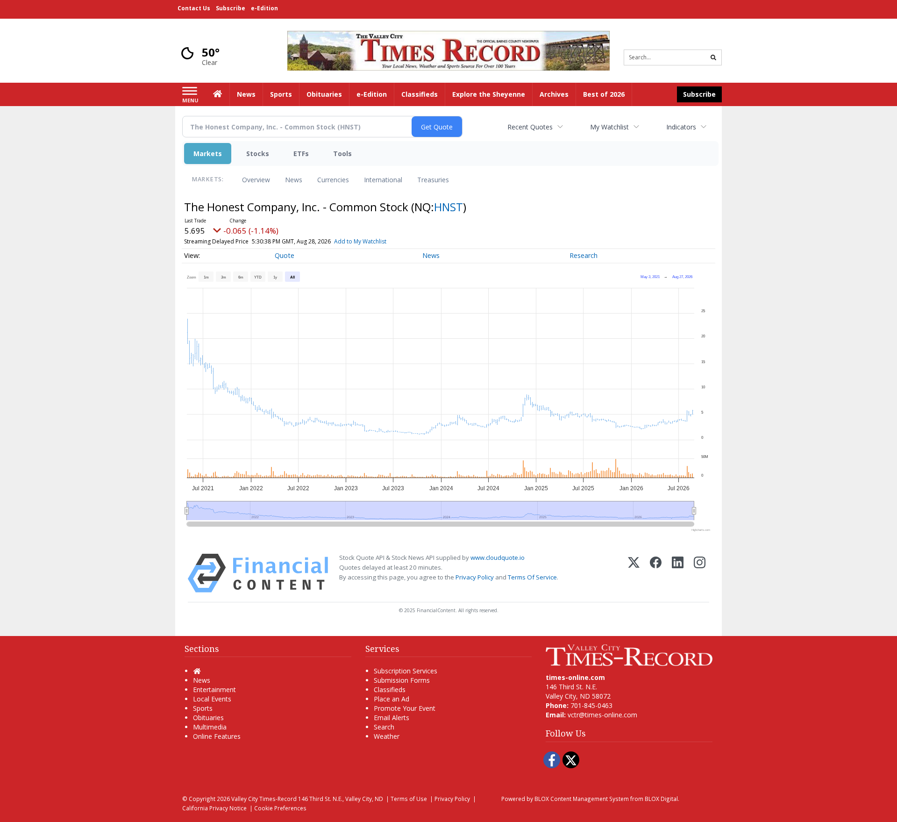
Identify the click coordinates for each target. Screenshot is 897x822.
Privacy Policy (475, 577)
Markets (207, 153)
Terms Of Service (532, 577)
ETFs (301, 153)
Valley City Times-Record (264, 798)
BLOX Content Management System (581, 798)
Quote (284, 255)
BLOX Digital (661, 798)
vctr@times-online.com (602, 714)
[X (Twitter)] (633, 573)
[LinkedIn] (677, 573)
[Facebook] (655, 573)
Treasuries (433, 179)
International (383, 179)
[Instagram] (699, 573)
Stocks (257, 153)
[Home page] (448, 49)
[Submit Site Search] (713, 57)
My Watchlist (609, 126)
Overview (256, 179)
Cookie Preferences (280, 808)
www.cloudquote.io (497, 557)
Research (584, 255)
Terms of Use (409, 798)
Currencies (333, 179)
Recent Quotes (530, 126)
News (293, 179)
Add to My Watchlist (360, 241)
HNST (448, 206)
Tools (342, 153)
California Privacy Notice (214, 808)
